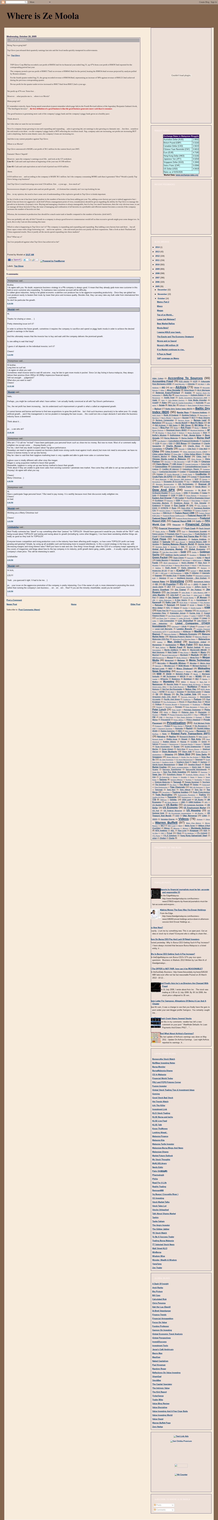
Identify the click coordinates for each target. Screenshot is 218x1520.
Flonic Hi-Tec (160, 531)
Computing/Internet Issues (196, 467)
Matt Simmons (158, 652)
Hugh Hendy (170, 568)
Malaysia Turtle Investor (163, 1144)
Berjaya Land (200, 420)
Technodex (198, 780)
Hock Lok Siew (166, 565)
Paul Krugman (159, 1365)
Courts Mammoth (173, 474)
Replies (172, 736)
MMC (207, 671)
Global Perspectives (161, 1338)
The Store (173, 785)
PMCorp (203, 715)
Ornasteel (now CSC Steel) (164, 697)
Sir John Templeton (166, 759)
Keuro (200, 605)
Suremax (204, 772)
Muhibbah (188, 679)
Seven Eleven (194, 749)
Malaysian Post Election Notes (184, 639)
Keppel (183, 605)
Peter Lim (203, 707)
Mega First (194, 657)
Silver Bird (184, 754)
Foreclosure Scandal (198, 531)
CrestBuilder (201, 474)
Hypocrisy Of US (159, 571)
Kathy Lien (171, 602)
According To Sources (185, 378)
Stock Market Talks (161, 1202)
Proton (167, 726)
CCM (164, 443)
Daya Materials (161, 479)
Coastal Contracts (191, 464)
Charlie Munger (173, 446)
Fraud (154, 536)
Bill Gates (173, 425)
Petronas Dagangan (192, 710)
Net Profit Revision (177, 687)
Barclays (155, 418)
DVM (173, 495)
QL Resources (201, 726)
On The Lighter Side (186, 694)
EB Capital (179, 498)
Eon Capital (179, 505)
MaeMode (199, 631)
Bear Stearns (204, 418)
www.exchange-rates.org (187, 175)
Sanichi (164, 744)
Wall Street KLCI (159, 1248)
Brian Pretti (171, 433)
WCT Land (171, 826)
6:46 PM (10, 502)
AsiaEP (155, 403)
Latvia (193, 616)
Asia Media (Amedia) (197, 400)
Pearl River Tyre (195, 702)
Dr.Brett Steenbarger (161, 1311)
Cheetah (181, 449)
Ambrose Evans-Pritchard (168, 393)
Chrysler (167, 461)
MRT (190, 676)
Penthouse (196, 704)
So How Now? (156, 927)
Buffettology (175, 435)
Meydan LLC (169, 666)
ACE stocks (184, 381)
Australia (199, 403)
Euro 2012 (185, 508)
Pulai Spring (177, 726)
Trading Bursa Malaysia (163, 1241)
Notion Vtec (190, 689)
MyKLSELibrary (159, 1163)
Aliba (162, 390)
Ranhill (189, 728)
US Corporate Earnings (194, 805)
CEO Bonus (181, 443)
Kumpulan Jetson (177, 613)
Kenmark (171, 605)
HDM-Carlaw (197, 560)
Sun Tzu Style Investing (174, 772)
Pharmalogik (158, 1175)
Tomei (208, 787)
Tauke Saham (158, 1221)
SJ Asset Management (184, 759)
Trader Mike (157, 1400)
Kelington (194, 602)
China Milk (177, 454)
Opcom (204, 694)
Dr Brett (202, 490)
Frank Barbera (201, 534)
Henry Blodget (187, 563)
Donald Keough (169, 487)
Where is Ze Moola (43, 15)
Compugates (176, 467)
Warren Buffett (166, 822)
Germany (174, 547)
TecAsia (188, 780)
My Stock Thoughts (161, 1159)
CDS (170, 443)
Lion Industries (159, 623)
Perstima (169, 707)
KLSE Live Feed (159, 1121)
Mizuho (188, 671)
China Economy (172, 452)
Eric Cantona (202, 505)
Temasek (177, 782)
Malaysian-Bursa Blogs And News (167, 1148)
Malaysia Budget (170, 634)
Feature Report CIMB (184, 513)
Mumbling (168, 681)
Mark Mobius (204, 645)
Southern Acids (168, 762)
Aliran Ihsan (189, 390)
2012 (157, 256)
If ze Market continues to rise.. (171, 349)
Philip (155, 1179)
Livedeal (201, 626)
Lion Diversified (185, 621)
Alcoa (196, 387)
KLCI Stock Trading (161, 1113)
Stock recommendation (180, 767)
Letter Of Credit (184, 618)
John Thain (186, 595)
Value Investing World (162, 1415)
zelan (154, 838)
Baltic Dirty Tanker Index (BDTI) (179, 409)
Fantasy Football (201, 510)
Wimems (176, 828)
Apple (154, 400)
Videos (183, 818)
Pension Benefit (171, 704)
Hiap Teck (202, 563)
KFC (168, 608)
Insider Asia (171, 575)
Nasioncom (157, 684)
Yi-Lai (169, 833)
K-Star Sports (181, 600)
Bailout (158, 409)
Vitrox (208, 819)
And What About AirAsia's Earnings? (177, 1033)
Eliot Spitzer (196, 500)
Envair (167, 505)
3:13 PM (10, 355)
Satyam (206, 744)
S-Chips (194, 742)
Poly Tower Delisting (184, 717)
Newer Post (12, 604)
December (162, 290)
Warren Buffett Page (161, 1423)
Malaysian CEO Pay (160, 639)
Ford (183, 531)
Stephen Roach (194, 764)
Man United (174, 642)
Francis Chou (187, 534)
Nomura (155, 689)
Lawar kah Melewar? (166, 319)
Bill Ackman (160, 425)
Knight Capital (196, 608)
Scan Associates (162, 747)
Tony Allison (185, 790)
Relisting (161, 736)
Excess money (164, 510)
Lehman (173, 618)
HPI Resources (204, 565)
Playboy (155, 715)
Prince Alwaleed (193, 720)
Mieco (160, 306)
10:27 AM (30, 255)
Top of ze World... (19, 40)
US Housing (193, 810)
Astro (164, 403)
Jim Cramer (180, 590)
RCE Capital (189, 731)
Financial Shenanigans (169, 528)
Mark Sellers (161, 647)
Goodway (193, 555)
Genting (155, 544)
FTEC (204, 536)
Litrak (184, 626)
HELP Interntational (170, 563)
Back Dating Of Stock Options (199, 405)
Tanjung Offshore (176, 780)
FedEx (198, 521)
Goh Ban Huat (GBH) (170, 552)
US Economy (170, 807)
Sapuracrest (173, 744)
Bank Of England (171, 415)
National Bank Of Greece (191, 684)
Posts (158, 1505)
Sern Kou (181, 749)
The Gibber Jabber (160, 1229)
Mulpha (204, 679)
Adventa (191, 384)
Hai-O (207, 558)
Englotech (156, 505)
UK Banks (199, 800)
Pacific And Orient (172, 699)
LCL (208, 616)
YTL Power (156, 836)
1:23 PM (10, 521)
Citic (196, 461)
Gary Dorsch (180, 542)
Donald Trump (185, 487)
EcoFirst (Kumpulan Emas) (198, 498)
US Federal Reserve (173, 811)
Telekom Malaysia (162, 782)
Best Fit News (197, 423)
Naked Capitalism (160, 1361)
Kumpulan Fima (159, 613)
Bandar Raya (183, 412)
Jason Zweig (157, 587)
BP (208, 430)
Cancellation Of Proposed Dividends (183, 441)
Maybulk (195, 655)
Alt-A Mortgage (203, 390)
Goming (156, 1094)
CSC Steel (181, 477)
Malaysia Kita (158, 1140)
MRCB (182, 676)
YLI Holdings (189, 833)
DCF (196, 479)
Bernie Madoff (181, 423)
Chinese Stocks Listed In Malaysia (169, 459)
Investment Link (159, 1109)
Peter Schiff (176, 710)
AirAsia (180, 387)
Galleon (155, 542)
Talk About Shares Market (164, 1214)
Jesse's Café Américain (163, 1349)
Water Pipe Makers (193, 823)
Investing (177, 581)
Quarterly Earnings (165, 728)
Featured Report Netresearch (186, 518)
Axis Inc (172, 405)
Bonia (197, 428)
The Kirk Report (159, 1392)
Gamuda (166, 542)
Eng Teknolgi (200, 503)
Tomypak (159, 790)
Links (154, 621)
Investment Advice (202, 582)
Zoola (171, 838)
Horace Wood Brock (182, 565)
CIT (189, 461)
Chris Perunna (159, 1303)
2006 (157, 282)
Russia (183, 742)
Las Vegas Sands (174, 616)
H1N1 (199, 558)
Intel (171, 578)
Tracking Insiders (180, 792)
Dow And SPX (163, 489)
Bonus (204, 428)
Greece (203, 555)
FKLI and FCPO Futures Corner (166, 1082)
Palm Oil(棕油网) (159, 1171)
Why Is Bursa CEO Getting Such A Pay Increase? (172, 954)
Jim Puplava (196, 590)
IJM (156, 573)
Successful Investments (196, 769)
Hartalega (175, 560)
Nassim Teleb (172, 684)
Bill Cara (156, 1295)
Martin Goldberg (171, 650)
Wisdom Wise (158, 1256)
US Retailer (199, 813)
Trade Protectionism (201, 792)
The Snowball (160, 785)
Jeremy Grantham (160, 590)
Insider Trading (186, 575)
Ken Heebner (205, 602)
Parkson (197, 699)
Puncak (188, 726)
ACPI (195, 381)
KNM (207, 607)
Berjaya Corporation (165, 420)
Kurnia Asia (195, 613)
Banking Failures (189, 415)
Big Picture (157, 1291)
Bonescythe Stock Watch (163, 1059)
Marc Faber (186, 644)
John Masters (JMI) (200, 592)
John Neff (174, 595)
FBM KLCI (167, 513)
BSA (205, 433)
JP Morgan (202, 597)
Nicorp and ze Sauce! (167, 341)
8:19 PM (10, 303)
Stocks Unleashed (160, 1210)
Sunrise (194, 772)
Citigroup (205, 461)
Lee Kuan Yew (161, 618)
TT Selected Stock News (163, 1244)
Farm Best (156, 513)
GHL (183, 547)
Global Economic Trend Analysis (167, 1334)
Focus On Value (159, 1322)
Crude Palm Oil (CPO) (162, 477)
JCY (169, 587)
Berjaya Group (184, 420)
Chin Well (203, 449)
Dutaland (163, 495)
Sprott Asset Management (163, 764)
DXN (181, 495)
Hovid (194, 565)
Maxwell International (169, 655)
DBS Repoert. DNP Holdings (180, 479)
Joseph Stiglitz (188, 597)
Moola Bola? (163, 328)
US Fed (155, 811)
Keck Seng (183, 602)
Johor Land (198, 595)
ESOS (154, 508)
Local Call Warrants (163, 629)
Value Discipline (159, 1407)
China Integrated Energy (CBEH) (195, 452)
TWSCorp (163, 800)
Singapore (157, 757)
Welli (180, 826)
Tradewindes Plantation (186, 795)
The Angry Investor (161, 1225)
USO (177, 816)
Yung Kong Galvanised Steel (193, 835)
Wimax (167, 828)
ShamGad (156, 1376)
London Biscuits (184, 629)
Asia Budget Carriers (176, 400)
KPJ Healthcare (202, 611)
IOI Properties (169, 584)
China (155, 451)
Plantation (202, 712)
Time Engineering (161, 787)
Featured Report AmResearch (174, 515)
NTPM (161, 692)
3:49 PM (10, 591)
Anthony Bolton (197, 395)
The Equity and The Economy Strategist (175, 337)
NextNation (192, 687)
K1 (192, 600)
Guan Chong (178, 558)
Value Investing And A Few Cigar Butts (170, 1411)
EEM (178, 500)
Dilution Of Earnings (201, 482)
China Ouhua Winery (193, 454)
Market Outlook (194, 647)
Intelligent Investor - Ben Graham (192, 578)
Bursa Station (187, 438)
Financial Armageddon (162, 1318)
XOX (205, 830)
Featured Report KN (197, 515)
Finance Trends (159, 1315)
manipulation (170, 645)
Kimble (185, 608)
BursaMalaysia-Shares (162, 1071)
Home (73, 604)
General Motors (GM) (198, 542)
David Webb (205, 477)
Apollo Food (169, 398)
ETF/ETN (164, 508)
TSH (205, 797)
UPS (206, 802)
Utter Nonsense (190, 816)
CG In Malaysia (159, 1074)
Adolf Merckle (180, 384)
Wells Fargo (190, 826)
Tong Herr (171, 790)
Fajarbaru (188, 510)
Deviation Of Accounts (173, 482)
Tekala (207, 780)
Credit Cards (187, 474)
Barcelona (203, 415)
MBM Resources (158, 657)
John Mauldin (158, 595)
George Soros (204, 544)
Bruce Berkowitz (194, 433)
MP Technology (169, 676)
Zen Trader (157, 1268)
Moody (195, 674)
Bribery (181, 433)
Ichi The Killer (158, 1105)
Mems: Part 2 (163, 302)
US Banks (172, 805)
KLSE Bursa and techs (162, 1117)
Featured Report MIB (161, 518)
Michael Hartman (199, 666)
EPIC (191, 505)
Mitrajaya (179, 671)
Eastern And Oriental (162, 498)
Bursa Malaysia (171, 438)
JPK (153, 600)
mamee (160, 642)
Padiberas (187, 699)
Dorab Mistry (201, 487)
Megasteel (169, 660)
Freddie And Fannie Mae (187, 536)
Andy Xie (167, 395)
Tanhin (155, 1217)
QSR (154, 728)
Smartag (199, 759)
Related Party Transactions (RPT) (190, 733)
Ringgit (184, 739)
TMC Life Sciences (196, 787)
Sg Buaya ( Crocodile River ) (165, 1194)
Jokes (161, 597)
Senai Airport (167, 749)
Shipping (169, 754)
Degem (204, 479)
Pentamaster (184, 704)
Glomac (155, 552)
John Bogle (186, 592)
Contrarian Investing (167, 472)
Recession (201, 731)
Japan (204, 584)
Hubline (158, 568)
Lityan (192, 626)
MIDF (170, 668)
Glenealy (203, 547)
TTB (154, 799)
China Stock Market (180, 456)
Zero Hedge (157, 1427)
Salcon (155, 744)
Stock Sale (196, 767)
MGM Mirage (183, 666)
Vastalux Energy (168, 819)
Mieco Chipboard (184, 668)
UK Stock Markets (171, 802)
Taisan (175, 777)
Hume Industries (188, 568)
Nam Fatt (203, 682)
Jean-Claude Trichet (183, 587)
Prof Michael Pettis (202, 723)
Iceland (193, 571)
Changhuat (196, 443)
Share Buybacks (169, 751)
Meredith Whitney (178, 663)
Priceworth (165, 720)
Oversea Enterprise (188, 697)
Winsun (185, 828)
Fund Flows (159, 539)
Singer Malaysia (172, 757)
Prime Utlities (178, 720)
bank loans (156, 415)
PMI (153, 717)
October (162, 298)
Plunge (164, 715)
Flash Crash (189, 528)
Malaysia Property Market (180, 637)
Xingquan (194, 830)
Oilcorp (167, 694)
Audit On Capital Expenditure (182, 403)
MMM (159, 674)
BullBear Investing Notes (163, 1063)
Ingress (158, 575)
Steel (180, 764)
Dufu (154, 495)
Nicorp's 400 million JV (167, 345)
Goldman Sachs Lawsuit (175, 555)
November (163, 294)
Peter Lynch (159, 709)
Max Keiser (184, 652)
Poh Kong (169, 717)
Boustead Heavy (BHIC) (176, 430)
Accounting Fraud (162, 381)
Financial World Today (162, 1078)
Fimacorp (176, 525)
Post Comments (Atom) (29, 610)
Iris (189, 584)
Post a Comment (14, 600)
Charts (169, 448)
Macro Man (157, 1353)
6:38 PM (10, 481)
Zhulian (163, 838)
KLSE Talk (157, 1125)
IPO (181, 584)
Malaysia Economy (188, 634)
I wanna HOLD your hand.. (169, 332)
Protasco (158, 726)
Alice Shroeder (173, 390)
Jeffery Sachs (201, 587)
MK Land (198, 671)
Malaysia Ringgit (201, 637)
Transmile (171, 797)
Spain (194, 762)
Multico (155, 682)
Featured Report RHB (181, 521)
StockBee (156, 1380)
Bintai (176, 428)
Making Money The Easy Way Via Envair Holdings (183, 910)
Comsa (155, 469)
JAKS (195, 584)
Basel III (177, 418)
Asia (163, 400)
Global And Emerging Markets (167, 549)
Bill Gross (186, 425)
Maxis (203, 652)
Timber (196, 785)
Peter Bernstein (191, 707)
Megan (160, 310)
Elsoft (205, 500)
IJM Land (164, 573)
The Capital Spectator (162, 1384)
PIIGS (166, 712)
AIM (171, 387)
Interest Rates (158, 581)
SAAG (204, 742)
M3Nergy (187, 631)
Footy (172, 531)
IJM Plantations (176, 573)
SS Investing (158, 1198)
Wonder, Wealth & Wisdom (164, 1260)
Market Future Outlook (162, 1156)
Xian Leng (182, 830)
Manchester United (197, 642)
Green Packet (160, 557)
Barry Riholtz (166, 418)
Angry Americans (181, 395)
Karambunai (201, 600)
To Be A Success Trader (163, 1237)
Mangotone (157, 645)
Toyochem (166, 792)
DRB (186, 493)
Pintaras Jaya (188, 712)
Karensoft (156, 602)
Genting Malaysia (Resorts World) (178, 544)
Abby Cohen (157, 378)
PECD (207, 702)
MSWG (198, 676)
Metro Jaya (205, 663)
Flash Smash (204, 528)
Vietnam (200, 819)
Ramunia (179, 728)
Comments (161, 1510)
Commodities (161, 466)
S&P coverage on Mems (168, 358)
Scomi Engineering (193, 747)
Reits (164, 734)
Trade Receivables (163, 795)
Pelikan (158, 704)
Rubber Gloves (169, 742)
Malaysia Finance (160, 1136)
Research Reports (187, 737)
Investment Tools (160, 1345)
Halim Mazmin (162, 560)
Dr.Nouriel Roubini (160, 493)
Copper (183, 472)
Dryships (195, 493)
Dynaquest (203, 495)
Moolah (11, 309)
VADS (154, 819)
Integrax (162, 578)
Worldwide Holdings (200, 828)
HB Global (186, 560)
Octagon (180, 692)
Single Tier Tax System (189, 757)
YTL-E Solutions (170, 836)
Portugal (199, 717)
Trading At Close (158, 797)
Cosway (159, 474)
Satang (198, 744)
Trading (202, 795)
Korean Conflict (177, 611)
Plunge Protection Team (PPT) (181, 715)
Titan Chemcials (177, 787)
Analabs (188, 393)
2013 (157, 252)
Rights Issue (172, 739)
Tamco (200, 777)
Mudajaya (176, 679)
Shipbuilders (156, 754)
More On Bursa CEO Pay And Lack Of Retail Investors (174, 939)
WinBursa (156, 1252)
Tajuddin (184, 777)
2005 (157, 286)
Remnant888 (158, 1190)
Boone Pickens (157, 430)
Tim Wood (184, 784)
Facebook (177, 510)
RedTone (155, 734)
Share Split (187, 752)
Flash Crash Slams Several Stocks (176, 1018)
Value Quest (157, 1419)
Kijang (176, 608)
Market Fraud (176, 647)
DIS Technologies (186, 484)
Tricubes (197, 797)
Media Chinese (181, 657)
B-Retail (182, 405)
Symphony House (174, 774)
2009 (157, 269)
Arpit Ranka (157, 1288)
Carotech (206, 441)
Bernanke (169, 423)
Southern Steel (182, 762)
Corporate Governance (199, 472)
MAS (184, 650)
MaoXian (156, 1357)
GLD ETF (192, 547)
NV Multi (171, 692)
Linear (196, 618)
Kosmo (188, 610)
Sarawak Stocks (187, 744)
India (187, 573)
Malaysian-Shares (160, 1152)
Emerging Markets (160, 503)
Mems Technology (199, 660)
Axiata (162, 405)
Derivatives (156, 482)
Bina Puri (164, 428)
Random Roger (159, 1369)
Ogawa (207, 692)
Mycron (192, 682)
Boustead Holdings (197, 430)
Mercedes (161, 663)
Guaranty (190, 558)
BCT (193, 418)
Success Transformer (171, 769)
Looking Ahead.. (159, 1132)
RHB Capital (203, 737)
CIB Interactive (179, 461)
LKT (208, 626)
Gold (183, 552)
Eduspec (170, 500)
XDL (172, 830)
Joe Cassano (172, 592)
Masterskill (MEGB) (198, 650)
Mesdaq (193, 663)
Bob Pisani (186, 428)
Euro (174, 508)
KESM (192, 605)
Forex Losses (158, 534)
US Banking (157, 805)
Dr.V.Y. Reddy (176, 493)
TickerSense (158, 1396)
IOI (156, 584)
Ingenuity (206, 573)
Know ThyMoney (160, 1129)
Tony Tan (198, 790)
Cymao (194, 477)
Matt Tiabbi (172, 652)
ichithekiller (13, 527)
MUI (197, 679)
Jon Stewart (173, 597)
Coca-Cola (205, 464)
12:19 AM (10, 386)
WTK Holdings (161, 830)
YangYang (156, 1264)
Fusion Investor (159, 1086)
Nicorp (204, 687)
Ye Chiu (155, 833)
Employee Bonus (181, 503)
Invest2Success (159, 1342)
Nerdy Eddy (157, 1167)
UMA (183, 802)
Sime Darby (201, 754)
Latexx (185, 616)
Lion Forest (202, 621)
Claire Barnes (162, 464)
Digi (188, 482)
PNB (160, 717)
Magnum (156, 634)
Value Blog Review (160, 1403)
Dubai (204, 493)
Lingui (204, 618)
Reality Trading (159, 1186)
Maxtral (155, 655)
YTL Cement (202, 833)
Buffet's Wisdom (159, 435)
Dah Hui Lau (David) (161, 1307)
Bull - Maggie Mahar (192, 435)
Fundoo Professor (160, 1326)
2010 (157, 264)
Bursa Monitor (158, 1067)
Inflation (195, 573)
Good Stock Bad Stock (162, 1098)
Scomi (177, 746)
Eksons (186, 500)
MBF (205, 655)
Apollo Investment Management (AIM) (193, 398)
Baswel (185, 418)
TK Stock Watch (159, 1233)
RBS (180, 731)
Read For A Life (159, 1183)
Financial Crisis (198, 524)
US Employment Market (195, 808)
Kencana (159, 605)
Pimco (174, 712)
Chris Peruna (196, 459)
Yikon (178, 833)
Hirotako (155, 565)
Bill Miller (199, 425)
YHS (162, 833)
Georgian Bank (161, 547)
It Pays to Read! (164, 354)
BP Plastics (159, 433)
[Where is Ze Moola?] (14, 261)
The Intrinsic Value (161, 1388)
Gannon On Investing (162, 1330)
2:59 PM (10, 560)
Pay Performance (170, 702)
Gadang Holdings (199, 539)
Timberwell (206, 785)
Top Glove (18, 266)
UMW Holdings (194, 802)
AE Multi (201, 384)
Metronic (158, 666)
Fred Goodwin (166, 536)
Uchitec (173, 799)
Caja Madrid (161, 441)
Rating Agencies (168, 731)
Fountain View (173, 534)
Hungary (204, 568)
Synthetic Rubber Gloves (195, 774)
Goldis (194, 552)
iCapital (180, 570)
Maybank (184, 655)
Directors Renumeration (165, 484)
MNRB (169, 674)
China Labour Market (161, 454)
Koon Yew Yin (162, 611)
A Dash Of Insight (160, 1284)
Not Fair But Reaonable (172, 689)
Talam (192, 777)
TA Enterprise (164, 777)
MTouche (164, 679)
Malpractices (204, 639)
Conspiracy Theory (191, 469)
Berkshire (156, 423)
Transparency (186, 797)
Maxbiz (194, 652)
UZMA (204, 816)
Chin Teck (191, 449)
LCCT (200, 616)
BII (209, 423)
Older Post (135, 604)
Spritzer (204, 762)
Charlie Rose (194, 446)
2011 (157, 260)
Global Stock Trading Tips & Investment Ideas (173, 1090)
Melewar (181, 660)
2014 (157, 247)
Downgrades (189, 490)
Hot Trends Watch (160, 1101)
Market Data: (169, 175)
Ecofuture (159, 500)
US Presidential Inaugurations (179, 813)
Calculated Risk (159, 1299)
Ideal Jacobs (204, 571)
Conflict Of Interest (170, 469)
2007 (157, 278)
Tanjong (163, 779)
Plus (196, 715)
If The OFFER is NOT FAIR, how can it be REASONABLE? (176, 969)
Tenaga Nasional (192, 782)
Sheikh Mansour (201, 752)
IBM (171, 571)
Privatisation (176, 722)
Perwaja (178, 707)
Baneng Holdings (199, 412)
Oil (157, 694)
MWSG (183, 682)
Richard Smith (157, 739)
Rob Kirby (196, 739)
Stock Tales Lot (159, 1206)
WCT (163, 826)
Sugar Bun (156, 772)
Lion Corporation (167, 621)
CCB (157, 443)
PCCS (181, 702)
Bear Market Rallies (166, 323)
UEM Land (186, 800)
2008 (157, 273)
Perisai (207, 704)
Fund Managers (180, 539)
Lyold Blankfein (174, 631)
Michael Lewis (158, 668)
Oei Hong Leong (194, 692)
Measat (170, 657)
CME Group (177, 464)
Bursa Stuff (203, 438)
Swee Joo (156, 774)
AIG (163, 387)
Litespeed (175, 626)
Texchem (206, 782)
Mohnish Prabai (182, 674)
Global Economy (197, 549)
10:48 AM (10, 432)
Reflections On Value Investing (166, 1373)
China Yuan (201, 456)
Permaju (159, 707)
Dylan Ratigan (191, 495)
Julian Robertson (165, 600)
